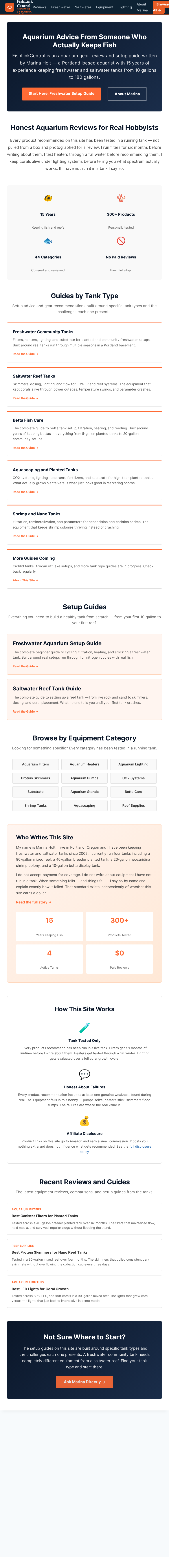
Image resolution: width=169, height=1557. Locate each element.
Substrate (36, 792)
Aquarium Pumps (84, 778)
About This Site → (26, 580)
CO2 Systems (133, 778)
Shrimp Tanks (35, 805)
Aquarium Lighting (133, 764)
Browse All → (161, 7)
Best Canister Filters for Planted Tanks (45, 1216)
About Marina (127, 94)
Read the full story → (33, 902)
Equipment (105, 7)
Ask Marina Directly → (84, 1382)
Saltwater (83, 7)
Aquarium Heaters (84, 764)
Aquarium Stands (84, 792)
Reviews (39, 7)
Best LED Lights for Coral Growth (40, 1289)
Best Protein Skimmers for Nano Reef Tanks (50, 1252)
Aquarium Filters (35, 764)
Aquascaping (84, 805)
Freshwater (60, 7)
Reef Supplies (133, 805)
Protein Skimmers (35, 778)
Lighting (125, 7)
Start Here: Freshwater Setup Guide (61, 93)
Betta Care (133, 792)
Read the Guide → (25, 354)
